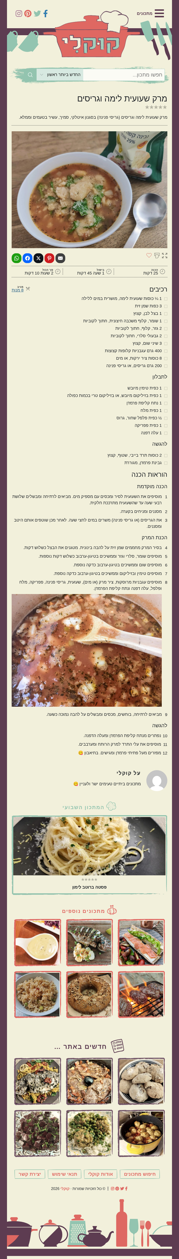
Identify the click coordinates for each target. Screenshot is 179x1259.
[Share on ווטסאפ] (16, 258)
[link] (150, 13)
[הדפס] (157, 255)
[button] (164, 255)
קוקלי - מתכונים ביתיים (91, 33)
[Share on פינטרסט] (49, 258)
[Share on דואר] (60, 258)
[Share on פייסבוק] (27, 258)
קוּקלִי (64, 1189)
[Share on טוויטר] (38, 258)
